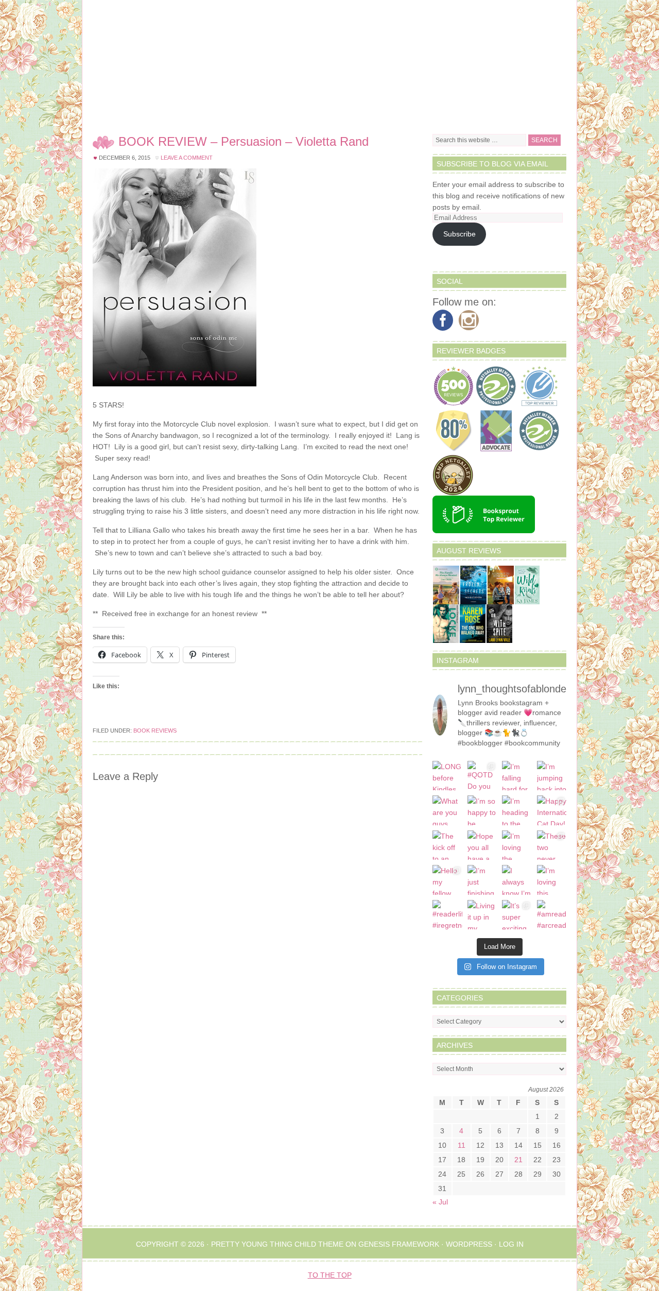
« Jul (440, 1202)
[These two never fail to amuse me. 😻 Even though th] (552, 845)
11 (461, 1145)
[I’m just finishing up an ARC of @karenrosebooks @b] (482, 880)
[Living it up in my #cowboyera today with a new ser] (482, 915)
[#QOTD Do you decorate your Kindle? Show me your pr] (482, 776)
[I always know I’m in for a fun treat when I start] (517, 880)
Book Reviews (155, 730)
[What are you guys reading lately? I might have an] (447, 810)
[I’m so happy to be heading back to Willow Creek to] (482, 810)
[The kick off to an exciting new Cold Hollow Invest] (447, 845)
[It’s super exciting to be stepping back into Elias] (517, 915)
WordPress (469, 1244)
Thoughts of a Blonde (329, 62)
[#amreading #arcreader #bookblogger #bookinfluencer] (552, 915)
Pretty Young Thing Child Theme (277, 1244)
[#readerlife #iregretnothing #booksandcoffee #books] (447, 915)
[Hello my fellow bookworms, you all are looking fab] (447, 880)
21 (518, 1160)
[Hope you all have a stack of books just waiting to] (482, 845)
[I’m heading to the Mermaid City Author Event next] (517, 810)
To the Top (330, 1275)
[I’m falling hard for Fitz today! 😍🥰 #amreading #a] (517, 776)
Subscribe (459, 234)
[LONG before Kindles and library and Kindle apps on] (447, 776)
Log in (511, 1244)
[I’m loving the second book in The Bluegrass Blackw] (517, 845)
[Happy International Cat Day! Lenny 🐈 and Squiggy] (552, 810)
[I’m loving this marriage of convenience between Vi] (552, 880)
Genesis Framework (398, 1244)
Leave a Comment (187, 158)
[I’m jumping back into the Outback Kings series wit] (552, 776)
